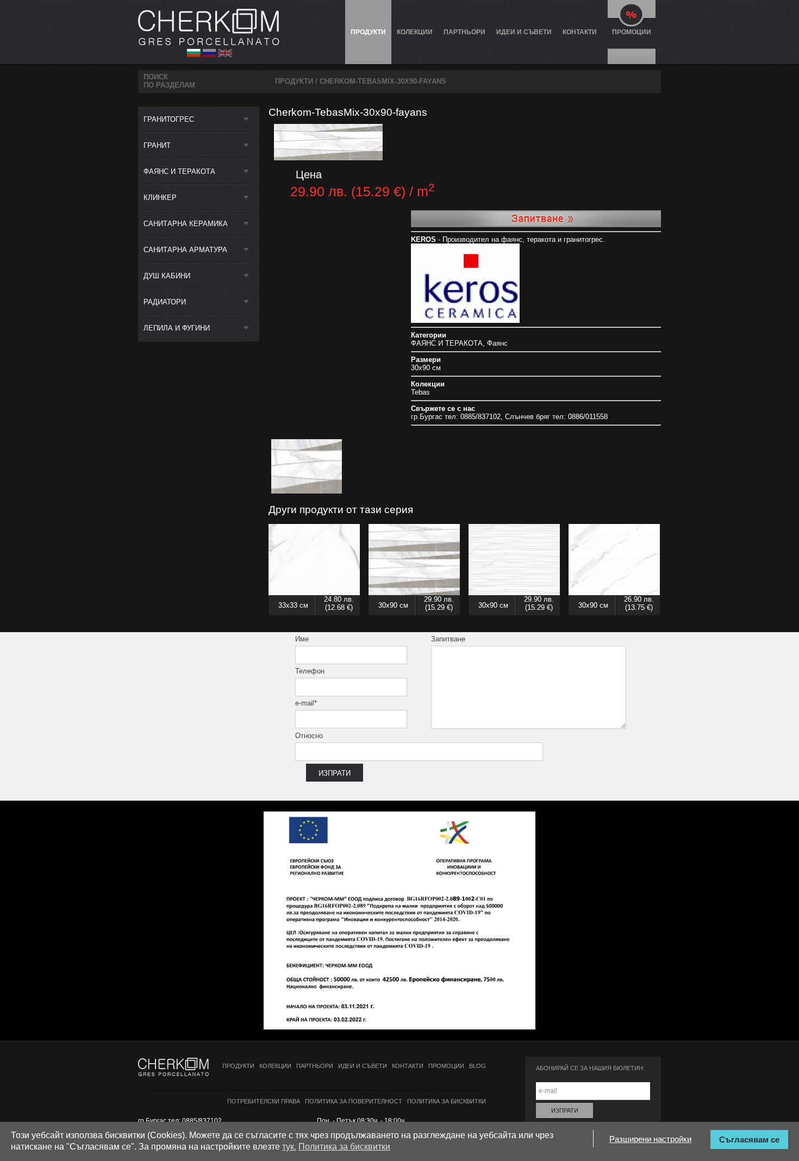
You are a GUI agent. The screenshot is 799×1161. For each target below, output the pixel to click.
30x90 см (426, 368)
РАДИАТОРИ (164, 302)
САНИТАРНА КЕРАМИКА (185, 224)
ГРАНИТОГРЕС (168, 119)
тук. (289, 1146)
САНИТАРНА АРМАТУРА (185, 250)
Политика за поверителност (353, 1101)
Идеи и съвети (524, 32)
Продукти (368, 32)
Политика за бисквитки (446, 1101)
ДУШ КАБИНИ (166, 276)
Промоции (631, 32)
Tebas (420, 392)
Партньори (464, 32)
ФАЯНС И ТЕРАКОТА (179, 171)
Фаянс (497, 343)
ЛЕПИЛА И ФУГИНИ (176, 328)
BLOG (477, 1066)
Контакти (580, 32)
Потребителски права (263, 1101)
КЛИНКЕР (160, 198)
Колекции (415, 32)
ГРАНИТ (157, 145)
